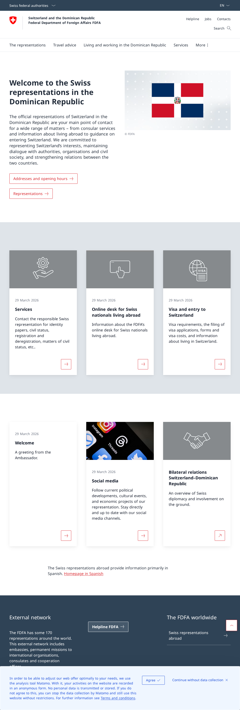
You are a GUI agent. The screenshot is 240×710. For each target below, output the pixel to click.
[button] (27, 45)
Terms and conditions (118, 698)
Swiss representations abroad (188, 635)
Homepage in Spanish (83, 573)
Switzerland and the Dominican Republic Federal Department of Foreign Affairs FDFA (64, 20)
